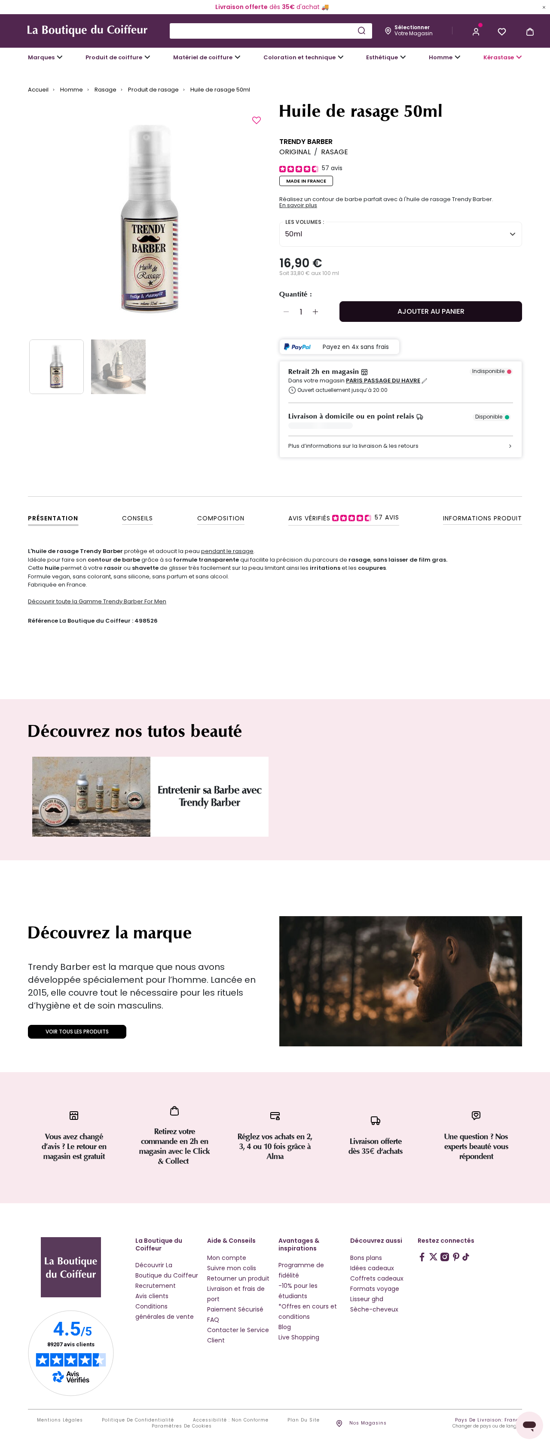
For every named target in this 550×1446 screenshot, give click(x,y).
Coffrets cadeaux (376, 1278)
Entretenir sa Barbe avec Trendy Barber (209, 796)
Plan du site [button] (303, 1420)
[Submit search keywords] (361, 30)
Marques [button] (41, 57)
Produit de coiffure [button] (114, 57)
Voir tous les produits (77, 1031)
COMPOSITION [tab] (220, 518)
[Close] (544, 7)
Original (295, 152)
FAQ (213, 1319)
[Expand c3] (147, 57)
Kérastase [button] (498, 57)
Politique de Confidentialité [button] (138, 1420)
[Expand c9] (238, 57)
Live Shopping (298, 1337)
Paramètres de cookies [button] (182, 1426)
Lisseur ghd (366, 1299)
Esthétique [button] (382, 57)
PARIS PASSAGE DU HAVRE (383, 381)
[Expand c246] (458, 57)
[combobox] (271, 31)
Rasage (334, 152)
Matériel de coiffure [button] (202, 57)
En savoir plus (298, 205)
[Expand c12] (341, 57)
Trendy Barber (306, 142)
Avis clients (151, 1296)
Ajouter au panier (430, 311)
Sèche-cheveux (374, 1309)
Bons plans (366, 1257)
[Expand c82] (403, 57)
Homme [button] (440, 57)
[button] (476, 31)
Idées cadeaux (372, 1268)
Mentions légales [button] (60, 1420)
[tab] (343, 518)
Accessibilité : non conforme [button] (231, 1420)
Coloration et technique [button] (299, 57)
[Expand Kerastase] (519, 57)
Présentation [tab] (53, 518)
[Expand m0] (60, 57)
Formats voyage (374, 1288)
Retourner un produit (238, 1278)
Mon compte (226, 1257)
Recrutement (155, 1285)
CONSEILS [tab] (137, 518)
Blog (284, 1327)
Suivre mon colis (231, 1268)
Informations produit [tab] (482, 518)
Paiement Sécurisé (235, 1309)
